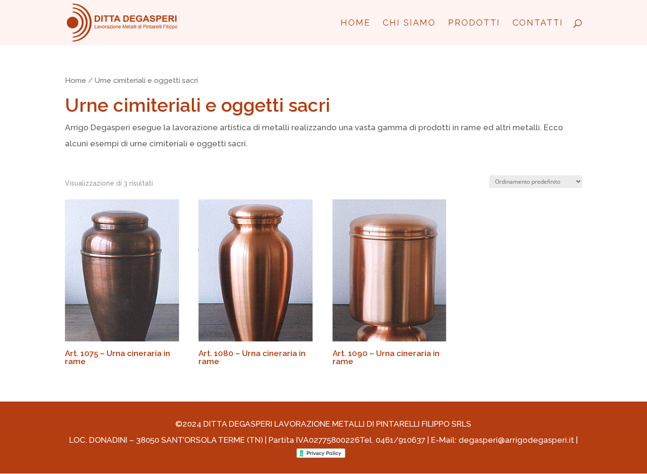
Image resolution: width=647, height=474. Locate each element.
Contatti (537, 23)
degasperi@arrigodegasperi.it (516, 440)
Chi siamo (409, 23)
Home (355, 23)
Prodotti (474, 23)
